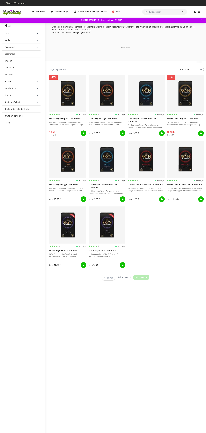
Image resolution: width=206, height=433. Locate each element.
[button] (21, 33)
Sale (118, 11)
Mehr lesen (125, 47)
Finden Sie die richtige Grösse (92, 11)
